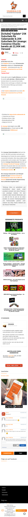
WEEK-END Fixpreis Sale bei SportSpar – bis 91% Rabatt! (14, 295)
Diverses (7, 29)
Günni (6, 52)
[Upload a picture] (17, 445)
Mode (25, 29)
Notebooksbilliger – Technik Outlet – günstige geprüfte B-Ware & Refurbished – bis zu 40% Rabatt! (14, 265)
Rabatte (3, 30)
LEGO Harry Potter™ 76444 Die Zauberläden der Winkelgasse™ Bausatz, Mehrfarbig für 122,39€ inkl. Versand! (14, 310)
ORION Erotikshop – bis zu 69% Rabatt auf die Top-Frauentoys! (14, 280)
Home (2, 24)
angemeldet (11, 355)
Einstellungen (4, 447)
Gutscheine (21, 29)
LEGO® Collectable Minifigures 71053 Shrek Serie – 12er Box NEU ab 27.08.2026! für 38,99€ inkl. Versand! (14, 249)
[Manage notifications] (24, 514)
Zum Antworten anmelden (9, 322)
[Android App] (18, 405)
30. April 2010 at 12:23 (12, 325)
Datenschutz (5, 494)
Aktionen (10, 24)
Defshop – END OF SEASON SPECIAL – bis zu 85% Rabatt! (14, 234)
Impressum (4, 492)
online (5, 375)
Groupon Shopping (14, 29)
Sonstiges (11, 30)
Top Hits (15, 30)
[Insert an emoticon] (14, 445)
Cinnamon (11, 324)
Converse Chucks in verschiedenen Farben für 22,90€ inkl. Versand (11, 177)
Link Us (4, 487)
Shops (6, 24)
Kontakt (4, 489)
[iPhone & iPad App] (9, 405)
